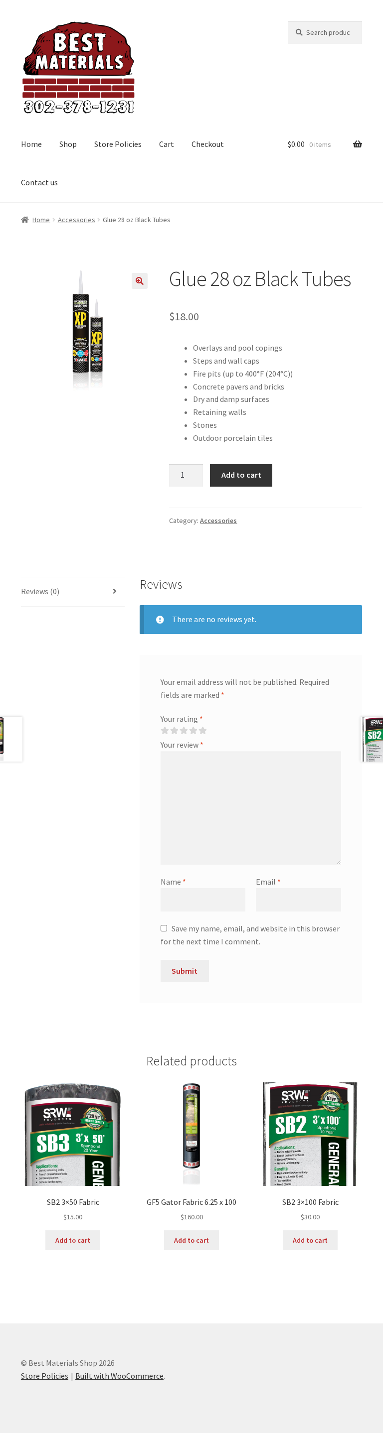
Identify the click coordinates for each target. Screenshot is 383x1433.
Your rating (182, 719)
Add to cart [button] (72, 1240)
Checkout (208, 144)
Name (173, 882)
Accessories (76, 219)
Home (31, 144)
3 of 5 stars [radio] (184, 731)
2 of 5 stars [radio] (174, 731)
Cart (166, 144)
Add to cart (241, 475)
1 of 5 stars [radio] (165, 731)
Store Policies (118, 144)
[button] (140, 281)
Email (268, 882)
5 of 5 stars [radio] (202, 731)
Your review (182, 745)
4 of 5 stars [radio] (193, 731)
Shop (68, 144)
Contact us (39, 182)
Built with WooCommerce (119, 1376)
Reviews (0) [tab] (40, 591)
